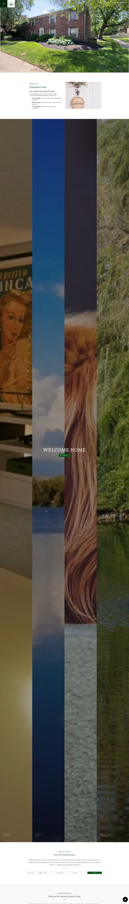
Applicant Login (115, 2)
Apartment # (60, 872)
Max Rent (75, 872)
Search (94, 872)
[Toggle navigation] (3, 3)
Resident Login (123, 2)
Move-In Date (31, 872)
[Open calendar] (40, 873)
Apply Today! (63, 455)
